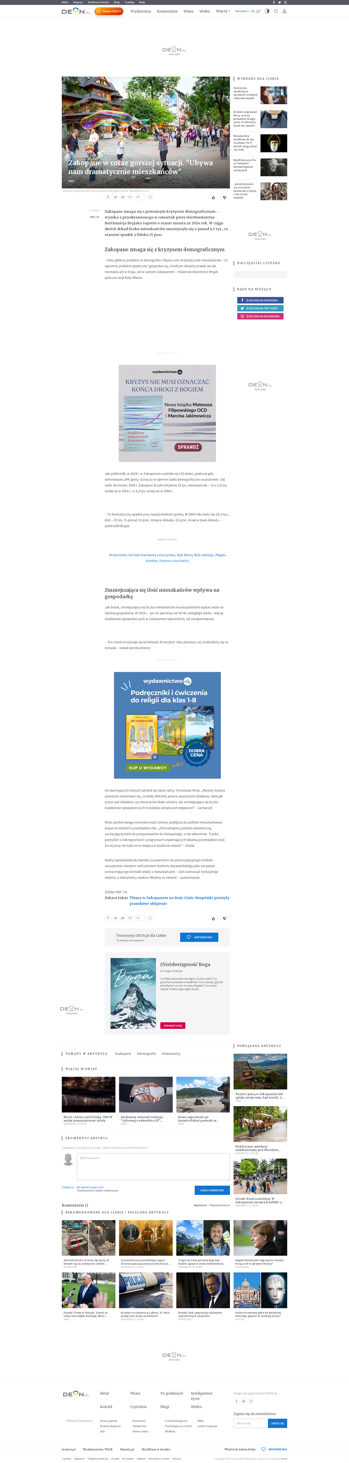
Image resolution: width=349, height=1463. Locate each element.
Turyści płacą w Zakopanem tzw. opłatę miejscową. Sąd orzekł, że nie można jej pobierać (259, 1097)
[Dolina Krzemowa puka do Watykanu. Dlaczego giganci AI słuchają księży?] (260, 1290)
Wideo (204, 11)
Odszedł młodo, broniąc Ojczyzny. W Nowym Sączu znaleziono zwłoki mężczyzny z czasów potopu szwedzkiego (86, 1265)
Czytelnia (138, 1407)
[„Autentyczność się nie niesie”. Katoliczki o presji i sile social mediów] (273, 191)
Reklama (141, 1458)
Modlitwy (170, 1431)
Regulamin (79, 1458)
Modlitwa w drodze (98, 2)
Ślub (102, 1431)
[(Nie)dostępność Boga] (133, 993)
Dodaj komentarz (212, 1190)
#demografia (146, 1053)
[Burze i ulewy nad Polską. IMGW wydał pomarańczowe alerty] (88, 1094)
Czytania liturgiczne (176, 1421)
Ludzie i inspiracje (207, 1426)
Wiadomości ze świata (190, 1267)
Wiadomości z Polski (75, 1123)
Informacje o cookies (159, 1458)
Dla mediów (128, 1458)
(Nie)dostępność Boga (185, 964)
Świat (71, 181)
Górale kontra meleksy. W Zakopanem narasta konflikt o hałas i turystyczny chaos (258, 1202)
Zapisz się (277, 1423)
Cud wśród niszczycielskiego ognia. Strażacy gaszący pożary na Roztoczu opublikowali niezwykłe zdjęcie (144, 1263)
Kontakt (115, 1458)
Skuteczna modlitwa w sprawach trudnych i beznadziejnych (245, 93)
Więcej (221, 11)
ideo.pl (283, 1458)
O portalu (66, 1458)
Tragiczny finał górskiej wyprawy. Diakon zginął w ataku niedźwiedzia (200, 1261)
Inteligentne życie (201, 1396)
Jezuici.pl (69, 1449)
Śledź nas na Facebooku (262, 300)
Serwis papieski (108, 1421)
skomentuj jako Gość (92, 1187)
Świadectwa (139, 1426)
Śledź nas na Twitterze (262, 308)
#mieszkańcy (171, 1053)
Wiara (188, 11)
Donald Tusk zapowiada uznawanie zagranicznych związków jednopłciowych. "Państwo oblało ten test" (201, 1318)
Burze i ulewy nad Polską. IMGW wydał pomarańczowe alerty (88, 1118)
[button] (267, 11)
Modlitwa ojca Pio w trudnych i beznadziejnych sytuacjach (245, 165)
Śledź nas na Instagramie (263, 316)
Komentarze (167, 11)
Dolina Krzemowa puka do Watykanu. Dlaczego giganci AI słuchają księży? (258, 1314)
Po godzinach (172, 1393)
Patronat (176, 1458)
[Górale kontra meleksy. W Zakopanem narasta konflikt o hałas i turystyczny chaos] (260, 1176)
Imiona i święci (140, 1431)
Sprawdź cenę (173, 1025)
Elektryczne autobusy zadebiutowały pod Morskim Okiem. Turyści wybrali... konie (259, 1150)
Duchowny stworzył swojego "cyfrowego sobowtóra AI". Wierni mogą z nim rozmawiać (144, 1120)
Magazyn (78, 2)
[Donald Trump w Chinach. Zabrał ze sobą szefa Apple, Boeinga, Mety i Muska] (88, 1290)
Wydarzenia (141, 11)
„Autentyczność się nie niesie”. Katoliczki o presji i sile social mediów (245, 190)
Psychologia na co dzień (178, 1426)
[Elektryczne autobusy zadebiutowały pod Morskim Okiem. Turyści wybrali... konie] (260, 1124)
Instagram (285, 2)
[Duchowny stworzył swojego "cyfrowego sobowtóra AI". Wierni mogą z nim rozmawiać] (146, 1094)
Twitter (279, 2)
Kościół (239, 1319)
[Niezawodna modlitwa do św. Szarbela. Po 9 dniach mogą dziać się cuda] (273, 143)
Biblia (65, 2)
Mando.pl (127, 1449)
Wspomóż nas (203, 937)
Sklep (142, 2)
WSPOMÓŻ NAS (278, 1449)
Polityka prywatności (98, 1458)
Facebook (274, 2)
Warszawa (241, 11)
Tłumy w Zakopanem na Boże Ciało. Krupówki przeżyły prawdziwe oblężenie (179, 901)
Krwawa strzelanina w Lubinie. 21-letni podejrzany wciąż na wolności (145, 1314)
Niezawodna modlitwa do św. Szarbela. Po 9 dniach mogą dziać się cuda (245, 142)
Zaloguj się (68, 1187)
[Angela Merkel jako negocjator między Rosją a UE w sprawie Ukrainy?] (260, 1238)
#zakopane (123, 1053)
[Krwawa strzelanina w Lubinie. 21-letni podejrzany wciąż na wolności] (146, 1290)
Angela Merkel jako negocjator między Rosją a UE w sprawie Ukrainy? (259, 1261)
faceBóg (129, 2)
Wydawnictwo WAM (98, 1449)
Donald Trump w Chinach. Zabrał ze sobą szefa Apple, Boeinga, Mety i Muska (86, 1316)
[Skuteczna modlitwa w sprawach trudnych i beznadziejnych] (273, 95)
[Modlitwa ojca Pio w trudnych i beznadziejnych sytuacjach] (273, 167)
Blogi (117, 2)
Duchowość (139, 1421)
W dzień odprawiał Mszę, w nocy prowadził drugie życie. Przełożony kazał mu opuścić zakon (245, 120)
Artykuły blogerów (110, 1426)
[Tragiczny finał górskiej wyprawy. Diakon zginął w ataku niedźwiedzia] (203, 1238)
